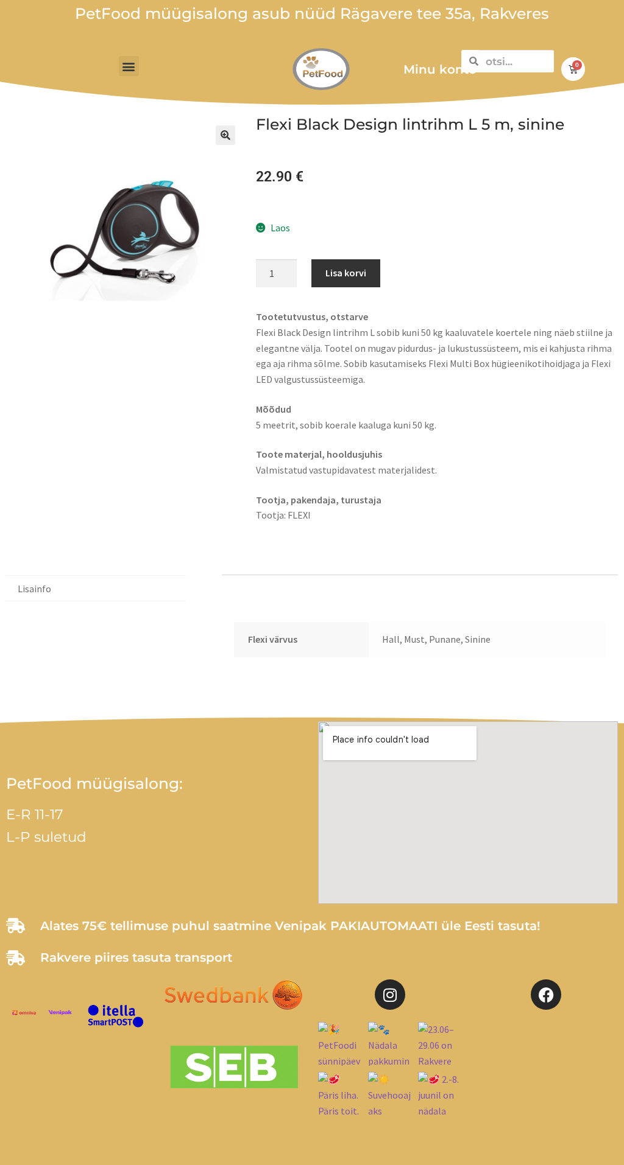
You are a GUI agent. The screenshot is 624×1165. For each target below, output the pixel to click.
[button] (129, 66)
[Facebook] (546, 994)
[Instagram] (390, 994)
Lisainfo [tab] (34, 588)
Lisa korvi (345, 273)
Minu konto (440, 69)
